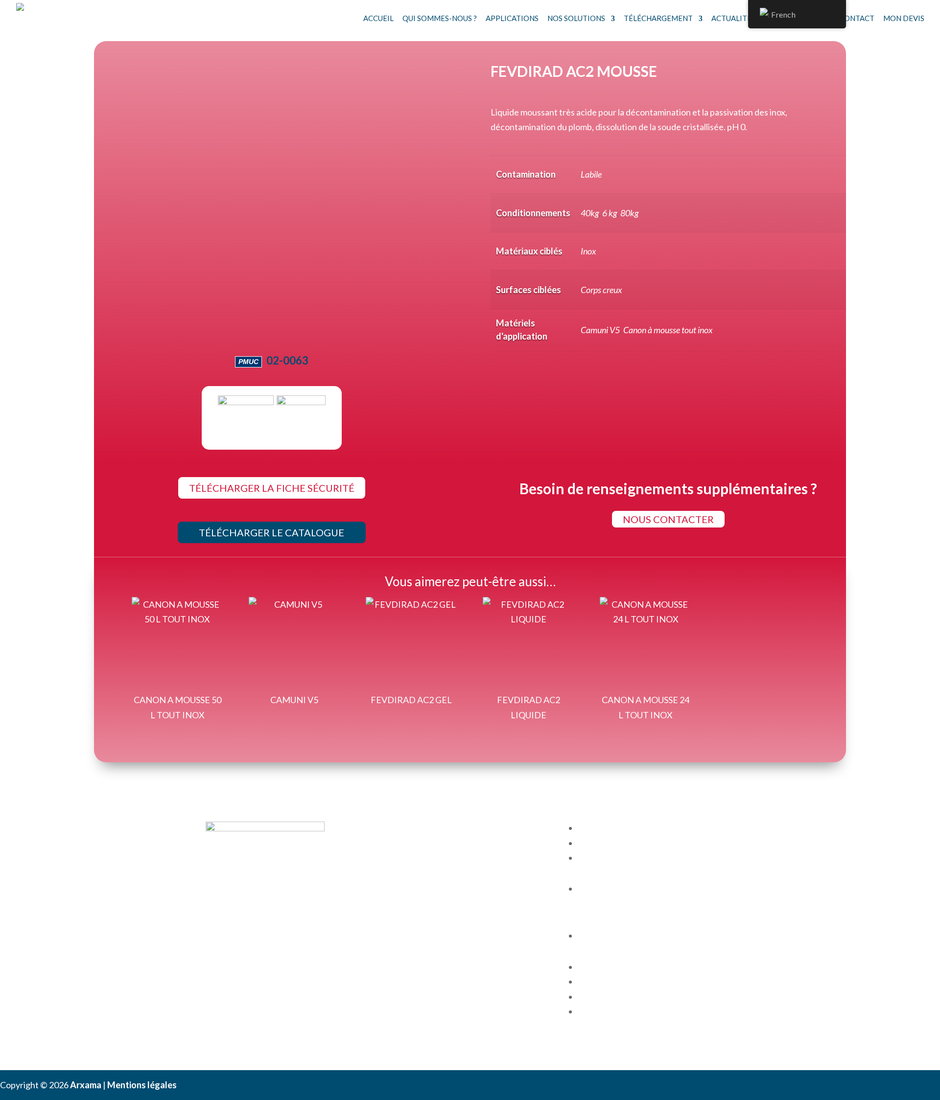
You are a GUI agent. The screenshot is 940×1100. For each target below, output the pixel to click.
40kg (590, 212)
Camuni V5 (600, 329)
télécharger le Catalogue (271, 532)
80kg (629, 212)
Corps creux (601, 289)
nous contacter (668, 519)
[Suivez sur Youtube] (233, 912)
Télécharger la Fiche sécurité (271, 488)
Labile (591, 174)
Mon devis (903, 18)
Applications (512, 18)
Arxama (85, 1084)
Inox (588, 251)
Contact (856, 18)
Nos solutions (576, 18)
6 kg (609, 212)
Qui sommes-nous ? (439, 18)
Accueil (378, 18)
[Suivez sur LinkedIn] (213, 912)
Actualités (733, 18)
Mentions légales (142, 1084)
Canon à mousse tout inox (667, 329)
